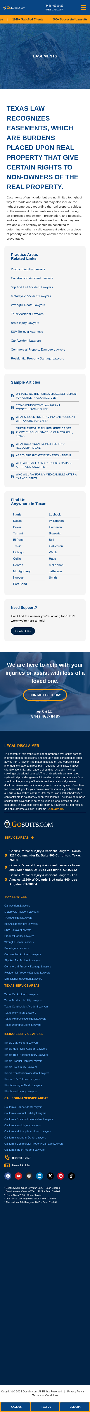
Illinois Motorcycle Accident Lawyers (25, 1048)
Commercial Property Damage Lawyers (38, 349)
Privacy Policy (75, 1391)
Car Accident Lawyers (26, 340)
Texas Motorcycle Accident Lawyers (25, 1018)
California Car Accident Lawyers (23, 1107)
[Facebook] (7, 1175)
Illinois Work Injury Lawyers (20, 1091)
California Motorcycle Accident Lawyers (27, 1131)
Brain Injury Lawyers (25, 322)
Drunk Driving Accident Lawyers (23, 978)
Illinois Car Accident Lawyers (21, 1042)
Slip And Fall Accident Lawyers (32, 287)
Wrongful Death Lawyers (28, 305)
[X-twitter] (50, 1175)
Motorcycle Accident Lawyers (31, 296)
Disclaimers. (56, 809)
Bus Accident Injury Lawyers (21, 923)
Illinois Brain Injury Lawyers (20, 1067)
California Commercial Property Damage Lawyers (33, 1143)
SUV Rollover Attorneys (27, 331)
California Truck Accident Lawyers (24, 1149)
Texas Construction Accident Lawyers (26, 1006)
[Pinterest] (60, 1175)
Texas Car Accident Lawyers (21, 994)
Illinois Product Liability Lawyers (23, 1061)
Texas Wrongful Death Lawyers (22, 1024)
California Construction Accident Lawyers (28, 1119)
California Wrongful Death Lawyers (25, 1137)
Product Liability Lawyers (28, 269)
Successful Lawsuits (64, 19)
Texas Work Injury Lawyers (20, 1012)
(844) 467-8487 (45, 716)
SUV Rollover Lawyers (17, 930)
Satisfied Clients (22, 19)
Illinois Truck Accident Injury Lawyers (26, 1054)
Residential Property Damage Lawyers (37, 358)
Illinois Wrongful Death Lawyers (23, 1085)
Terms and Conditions (45, 1395)
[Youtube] (18, 1175)
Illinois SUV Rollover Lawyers (22, 1079)
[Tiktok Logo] (71, 1175)
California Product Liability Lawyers (25, 1113)
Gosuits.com (30, 1391)
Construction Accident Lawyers (32, 278)
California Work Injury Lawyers (22, 1125)
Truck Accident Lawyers (27, 314)
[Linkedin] (39, 1175)
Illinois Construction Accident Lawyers (26, 1073)
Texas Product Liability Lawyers (23, 1000)
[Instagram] (29, 1175)
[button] (74, 1406)
